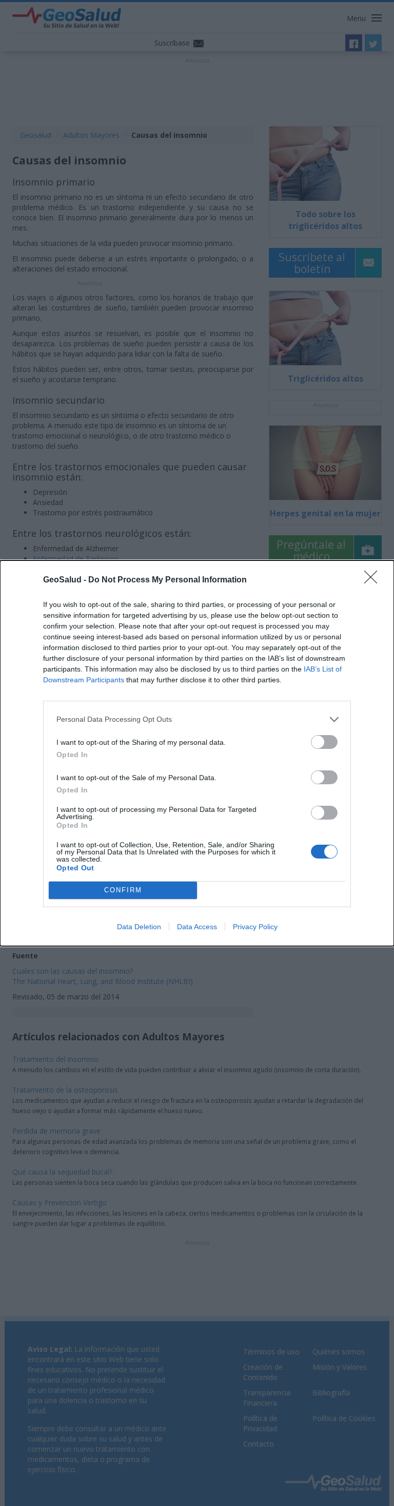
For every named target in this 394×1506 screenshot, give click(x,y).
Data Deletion (139, 927)
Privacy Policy (255, 927)
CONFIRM (123, 890)
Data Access (197, 927)
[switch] (324, 742)
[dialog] (197, 753)
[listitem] (197, 719)
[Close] (374, 580)
